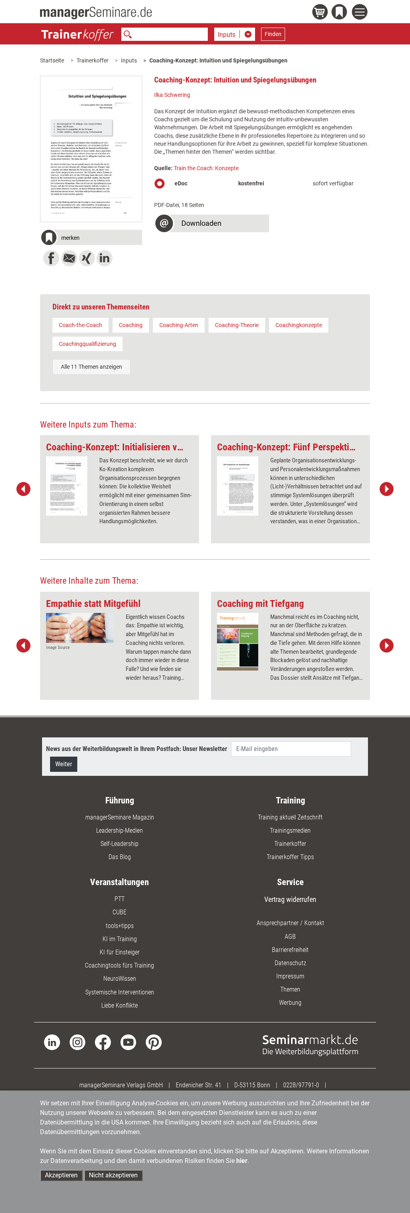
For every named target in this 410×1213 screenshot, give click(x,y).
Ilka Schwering (172, 95)
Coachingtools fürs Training (119, 965)
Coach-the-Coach (80, 325)
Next (386, 489)
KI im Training (119, 939)
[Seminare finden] (310, 1044)
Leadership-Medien (119, 830)
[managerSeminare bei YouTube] (128, 1042)
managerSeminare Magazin (119, 817)
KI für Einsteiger (120, 952)
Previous (23, 489)
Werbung (290, 1002)
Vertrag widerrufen (290, 899)
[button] (91, 238)
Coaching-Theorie (237, 325)
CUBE (120, 912)
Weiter (63, 764)
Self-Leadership (119, 843)
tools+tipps (120, 926)
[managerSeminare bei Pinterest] (153, 1042)
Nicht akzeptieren (113, 1175)
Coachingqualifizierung (87, 344)
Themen (290, 989)
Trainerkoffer (92, 60)
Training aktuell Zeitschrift (290, 817)
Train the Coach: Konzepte (206, 168)
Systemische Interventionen (119, 992)
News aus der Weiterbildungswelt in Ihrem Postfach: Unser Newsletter (136, 749)
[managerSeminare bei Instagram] (77, 1042)
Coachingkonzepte (298, 325)
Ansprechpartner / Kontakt (290, 923)
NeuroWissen (119, 978)
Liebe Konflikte (119, 1005)
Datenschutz (290, 963)
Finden (273, 34)
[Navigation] (361, 13)
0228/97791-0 (301, 1085)
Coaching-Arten (178, 325)
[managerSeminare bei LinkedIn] (52, 1042)
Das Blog (120, 857)
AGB (290, 936)
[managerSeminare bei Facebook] (103, 1042)
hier (241, 1161)
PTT (120, 899)
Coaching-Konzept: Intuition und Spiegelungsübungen (218, 60)
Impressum (290, 976)
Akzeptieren (61, 1175)
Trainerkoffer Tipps (290, 857)
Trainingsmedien (290, 830)
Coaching (131, 325)
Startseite (52, 60)
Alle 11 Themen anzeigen (91, 366)
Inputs (129, 60)
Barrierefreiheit (290, 950)
